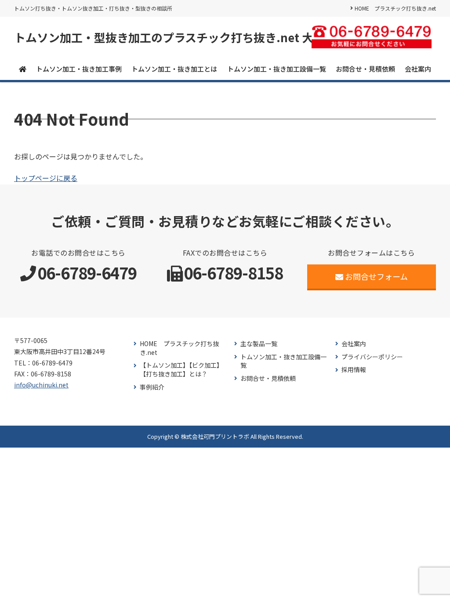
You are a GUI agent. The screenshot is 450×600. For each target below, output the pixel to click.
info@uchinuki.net (41, 384)
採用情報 (353, 369)
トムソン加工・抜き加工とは (174, 68)
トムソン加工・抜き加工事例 (79, 68)
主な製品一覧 (258, 344)
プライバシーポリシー (372, 357)
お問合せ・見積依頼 (365, 68)
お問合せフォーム (376, 276)
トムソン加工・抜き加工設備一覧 (276, 68)
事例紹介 (152, 387)
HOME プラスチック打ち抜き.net (395, 8)
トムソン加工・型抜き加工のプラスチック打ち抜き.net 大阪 (169, 37)
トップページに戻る (45, 178)
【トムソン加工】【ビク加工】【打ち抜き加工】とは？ (181, 369)
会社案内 (418, 68)
